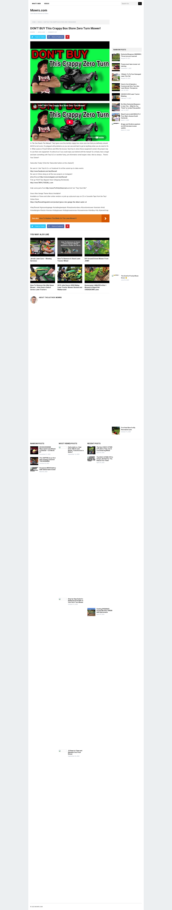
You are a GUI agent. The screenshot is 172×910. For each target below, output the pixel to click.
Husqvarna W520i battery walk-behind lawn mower (47, 468)
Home (34, 22)
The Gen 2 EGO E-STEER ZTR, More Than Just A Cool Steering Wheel (104, 448)
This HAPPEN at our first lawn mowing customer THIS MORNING (47, 459)
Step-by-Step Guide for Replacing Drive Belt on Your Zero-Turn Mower (75, 600)
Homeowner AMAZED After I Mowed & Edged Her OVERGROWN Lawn (95, 287)
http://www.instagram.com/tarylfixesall (53, 177)
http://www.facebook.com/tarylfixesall (43, 171)
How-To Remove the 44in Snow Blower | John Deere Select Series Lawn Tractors (42, 287)
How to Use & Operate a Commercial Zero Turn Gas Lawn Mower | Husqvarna (130, 86)
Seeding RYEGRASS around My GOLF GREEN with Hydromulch (104, 610)
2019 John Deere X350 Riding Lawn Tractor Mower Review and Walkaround (69, 287)
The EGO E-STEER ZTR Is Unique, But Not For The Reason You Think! (105, 458)
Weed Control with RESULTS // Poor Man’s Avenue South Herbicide (131, 116)
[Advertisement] (105, 11)
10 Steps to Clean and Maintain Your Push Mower (75, 752)
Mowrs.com (38, 10)
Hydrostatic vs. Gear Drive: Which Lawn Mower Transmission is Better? (76, 449)
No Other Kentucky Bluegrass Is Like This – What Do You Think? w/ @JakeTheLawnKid (130, 106)
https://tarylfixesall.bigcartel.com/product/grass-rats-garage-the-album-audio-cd (58, 202)
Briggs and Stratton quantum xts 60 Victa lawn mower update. (130, 126)
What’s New (36, 3)
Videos (46, 3)
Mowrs (32, 32)
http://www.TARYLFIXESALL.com (41, 183)
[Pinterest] (67, 37)
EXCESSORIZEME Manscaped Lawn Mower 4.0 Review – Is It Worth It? (47, 449)
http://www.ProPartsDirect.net (56, 188)
